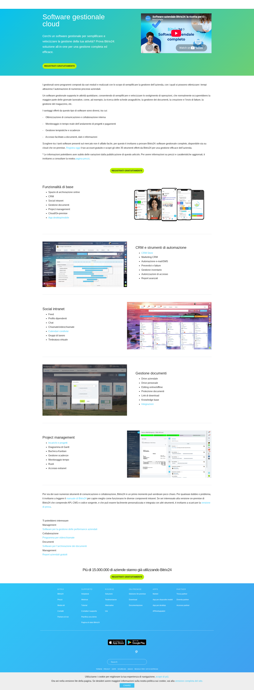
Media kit (61, 605)
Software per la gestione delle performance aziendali (69, 529)
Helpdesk (85, 594)
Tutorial (84, 605)
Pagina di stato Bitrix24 (90, 622)
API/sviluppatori (159, 611)
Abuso (130, 669)
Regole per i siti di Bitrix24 (146, 669)
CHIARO (127, 685)
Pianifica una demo (89, 617)
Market (155, 594)
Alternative (109, 605)
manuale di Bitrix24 (76, 498)
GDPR (114, 669)
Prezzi (59, 600)
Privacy (107, 669)
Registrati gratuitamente (59, 66)
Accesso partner (183, 605)
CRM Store (147, 253)
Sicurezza (122, 669)
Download (133, 600)
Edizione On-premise (137, 594)
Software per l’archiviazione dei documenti (64, 546)
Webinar (84, 600)
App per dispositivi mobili (163, 600)
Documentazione (136, 605)
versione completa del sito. (189, 681)
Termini (99, 669)
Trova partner (182, 594)
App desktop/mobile (58, 217)
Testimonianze (111, 600)
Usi (106, 611)
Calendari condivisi (58, 331)
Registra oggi (73, 148)
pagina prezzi (82, 158)
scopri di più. (162, 676)
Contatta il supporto (89, 611)
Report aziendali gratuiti (54, 554)
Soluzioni (109, 594)
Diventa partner (183, 600)
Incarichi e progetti (57, 443)
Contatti (60, 611)
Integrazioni (147, 404)
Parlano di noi (63, 617)
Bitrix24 (60, 594)
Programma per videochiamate (58, 537)
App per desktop (159, 605)
